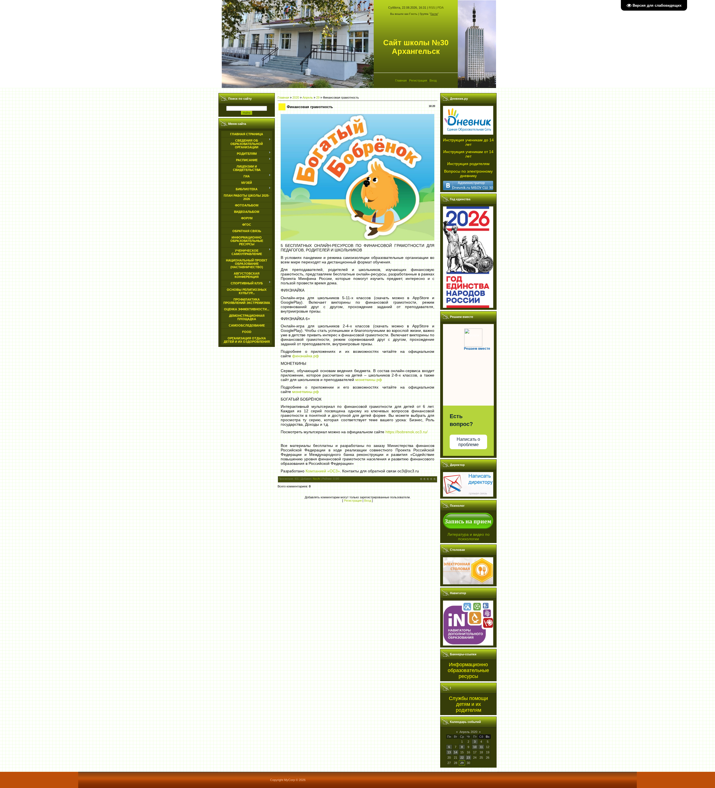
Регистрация (418, 80)
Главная (401, 80)
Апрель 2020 (468, 732)
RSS (432, 7)
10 (474, 747)
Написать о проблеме (468, 442)
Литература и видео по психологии (468, 536)
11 (481, 747)
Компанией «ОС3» (323, 471)
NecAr (316, 478)
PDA (440, 7)
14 (455, 752)
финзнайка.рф (305, 356)
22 (462, 757)
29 (318, 97)
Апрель (307, 97)
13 (449, 752)
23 (468, 757)
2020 (295, 97)
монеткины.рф (368, 379)
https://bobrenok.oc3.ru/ (406, 432)
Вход (433, 80)
